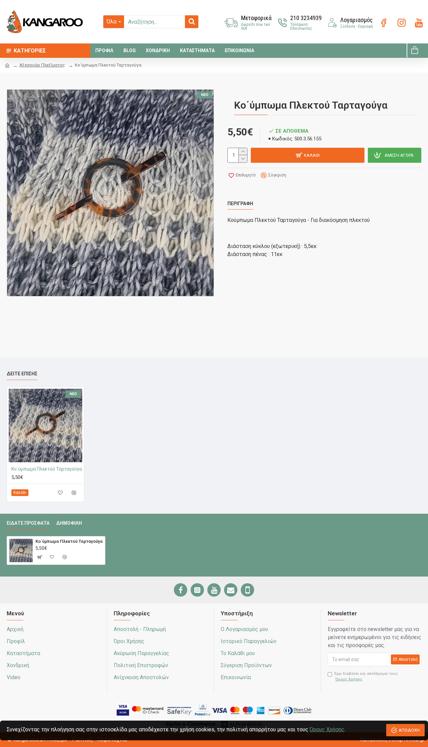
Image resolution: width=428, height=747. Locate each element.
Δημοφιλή (69, 523)
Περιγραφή (240, 203)
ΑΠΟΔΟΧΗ (409, 730)
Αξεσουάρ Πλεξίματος (42, 65)
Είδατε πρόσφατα (28, 523)
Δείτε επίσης (22, 373)
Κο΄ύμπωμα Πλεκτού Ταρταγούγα (46, 469)
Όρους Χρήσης (327, 729)
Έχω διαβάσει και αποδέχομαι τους (366, 676)
